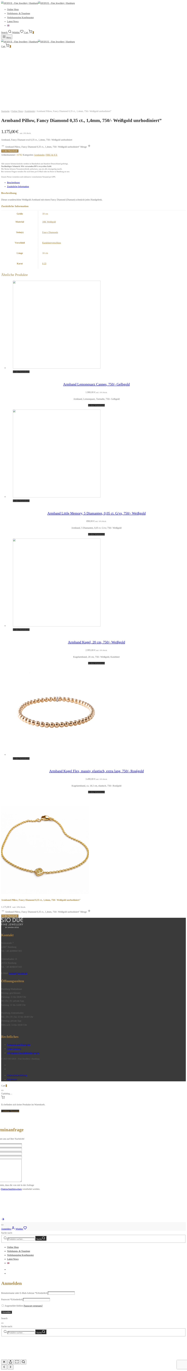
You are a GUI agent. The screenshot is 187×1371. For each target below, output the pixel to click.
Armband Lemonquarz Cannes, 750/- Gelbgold (96, 384)
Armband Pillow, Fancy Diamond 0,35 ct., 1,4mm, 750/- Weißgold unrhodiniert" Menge (46, 147)
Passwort (11, 1299)
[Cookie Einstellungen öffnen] (23, 1357)
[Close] (2, 1090)
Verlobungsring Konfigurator (20, 17)
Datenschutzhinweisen (11, 1189)
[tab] (96, 183)
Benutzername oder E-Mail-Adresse (24, 1293)
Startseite (5, 111)
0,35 (44, 263)
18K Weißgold (49, 222)
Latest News (13, 21)
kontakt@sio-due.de (18, 973)
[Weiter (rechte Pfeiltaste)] (10, 1367)
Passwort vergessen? (33, 1306)
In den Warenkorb (9, 151)
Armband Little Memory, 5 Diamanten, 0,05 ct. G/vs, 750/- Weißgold (96, 513)
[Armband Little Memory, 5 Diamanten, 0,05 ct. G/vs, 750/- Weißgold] (57, 496)
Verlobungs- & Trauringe (18, 13)
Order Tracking (14, 1049)
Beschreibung (13, 182)
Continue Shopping (10, 1111)
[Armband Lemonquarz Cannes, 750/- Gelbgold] (57, 368)
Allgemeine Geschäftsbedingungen (23, 1053)
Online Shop (13, 9)
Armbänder (30, 111)
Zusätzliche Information (18, 186)
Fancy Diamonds (50, 232)
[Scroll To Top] (3, 1220)
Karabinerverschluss (51, 242)
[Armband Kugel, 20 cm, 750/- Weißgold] (57, 625)
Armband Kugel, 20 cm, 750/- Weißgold (96, 642)
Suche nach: (6, 1233)
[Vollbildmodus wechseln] (17, 1362)
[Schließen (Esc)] (4, 1362)
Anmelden (6, 1312)
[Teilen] (10, 1362)
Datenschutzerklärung (17, 1075)
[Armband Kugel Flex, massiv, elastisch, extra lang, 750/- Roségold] (57, 754)
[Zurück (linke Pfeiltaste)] (4, 1367)
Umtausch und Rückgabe (18, 1044)
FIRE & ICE (51, 155)
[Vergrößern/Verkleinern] (23, 1362)
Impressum (12, 1079)
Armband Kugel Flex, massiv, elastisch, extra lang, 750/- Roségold (96, 771)
